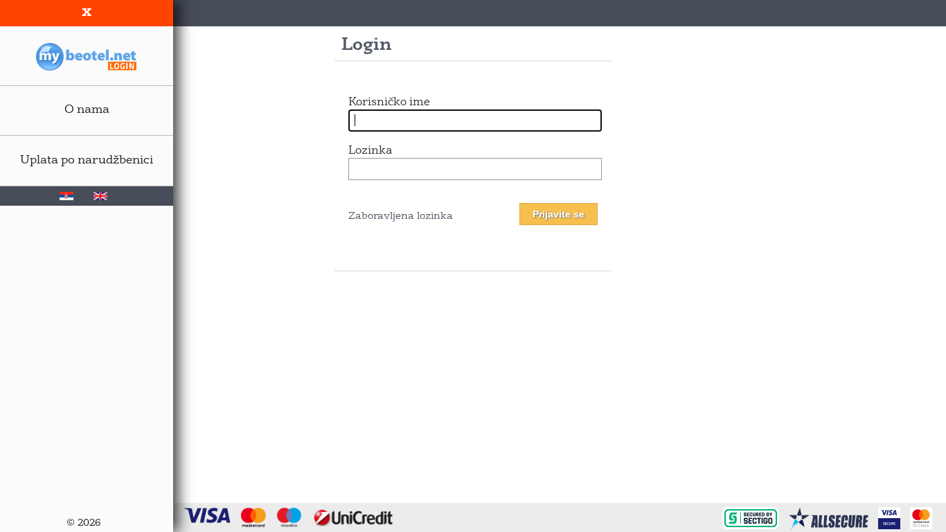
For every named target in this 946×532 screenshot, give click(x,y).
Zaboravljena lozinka (400, 216)
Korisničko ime (389, 102)
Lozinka (370, 151)
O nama (86, 110)
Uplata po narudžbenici (86, 160)
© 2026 (83, 523)
